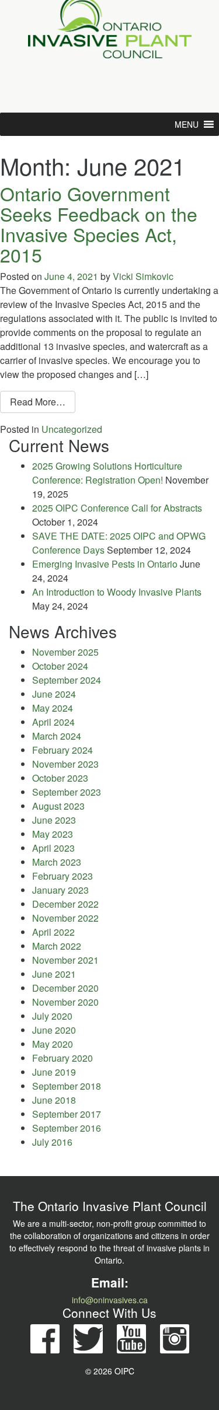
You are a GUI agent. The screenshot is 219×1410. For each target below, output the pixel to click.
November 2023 (65, 764)
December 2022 (65, 904)
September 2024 (66, 680)
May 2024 (52, 708)
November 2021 (65, 960)
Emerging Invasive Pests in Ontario (105, 564)
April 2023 (53, 848)
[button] (187, 124)
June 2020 (54, 1030)
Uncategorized (71, 429)
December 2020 (65, 988)
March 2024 (56, 736)
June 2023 (54, 820)
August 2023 (58, 806)
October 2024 (60, 666)
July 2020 (52, 1016)
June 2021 (54, 974)
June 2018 (54, 1100)
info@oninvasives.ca (110, 1300)
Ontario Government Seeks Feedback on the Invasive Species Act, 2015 (98, 224)
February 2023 (62, 876)
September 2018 (66, 1086)
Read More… (42, 401)
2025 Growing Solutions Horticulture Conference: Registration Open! (107, 473)
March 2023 (56, 862)
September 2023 (66, 792)
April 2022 (53, 932)
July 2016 (52, 1142)
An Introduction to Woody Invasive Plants (116, 592)
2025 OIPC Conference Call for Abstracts (117, 508)
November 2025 (65, 652)
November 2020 (65, 1002)
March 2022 (56, 946)
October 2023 (60, 778)
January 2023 (60, 890)
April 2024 (53, 722)
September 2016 (66, 1128)
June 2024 (54, 694)
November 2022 (65, 918)
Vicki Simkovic (143, 276)
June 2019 (54, 1072)
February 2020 (62, 1058)
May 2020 (52, 1044)
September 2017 (66, 1114)
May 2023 (52, 834)
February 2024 (62, 750)
